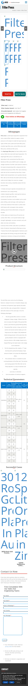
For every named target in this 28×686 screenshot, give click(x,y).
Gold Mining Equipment (15, 2)
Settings (18, 682)
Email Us (8, 94)
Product (14, 10)
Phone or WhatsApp (8, 605)
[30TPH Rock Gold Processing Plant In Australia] (7, 510)
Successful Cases (24, 123)
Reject (12, 682)
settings (19, 679)
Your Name (6, 595)
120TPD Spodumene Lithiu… (21, 564)
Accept (5, 682)
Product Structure (11, 123)
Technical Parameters (17, 124)
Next (25, 28)
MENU (3, 2)
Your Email (6, 600)
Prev (2, 28)
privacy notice (8, 646)
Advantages (4, 123)
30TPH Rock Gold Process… (7, 552)
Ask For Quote (20, 94)
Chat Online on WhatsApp (15, 117)
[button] (26, 2)
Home (18, 10)
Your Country (6, 610)
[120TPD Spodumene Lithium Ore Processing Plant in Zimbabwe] (21, 515)
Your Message (7, 615)
